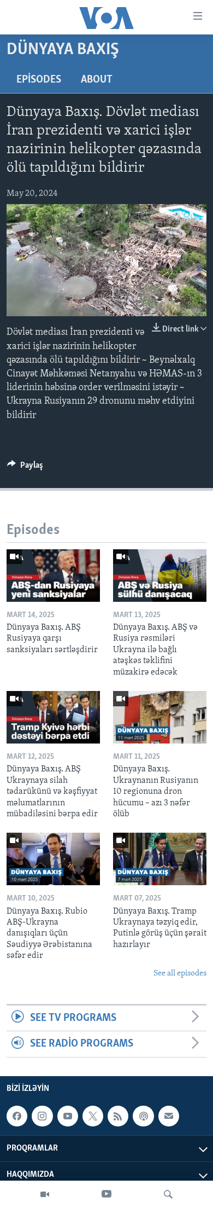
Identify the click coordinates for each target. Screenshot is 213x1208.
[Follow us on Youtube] (67, 1116)
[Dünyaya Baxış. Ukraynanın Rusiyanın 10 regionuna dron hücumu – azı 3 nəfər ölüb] (159, 717)
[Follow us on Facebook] (17, 1116)
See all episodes (179, 973)
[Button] (25, 467)
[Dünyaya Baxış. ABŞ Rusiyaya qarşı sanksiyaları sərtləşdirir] (53, 575)
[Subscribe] (168, 1116)
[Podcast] (143, 1116)
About (97, 79)
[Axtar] (168, 1194)
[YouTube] (106, 1194)
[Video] (44, 1194)
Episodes (38, 79)
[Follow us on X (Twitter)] (92, 1116)
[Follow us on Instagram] (42, 1116)
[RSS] (118, 1116)
